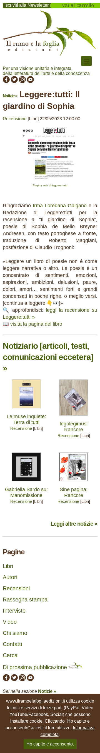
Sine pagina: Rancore (74, 492)
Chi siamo (15, 633)
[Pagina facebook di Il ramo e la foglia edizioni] (6, 81)
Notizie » (10, 95)
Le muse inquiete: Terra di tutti (26, 419)
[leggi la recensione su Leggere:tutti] (50, 181)
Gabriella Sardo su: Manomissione (26, 492)
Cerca (10, 655)
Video (10, 622)
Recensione (15, 118)
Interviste (14, 611)
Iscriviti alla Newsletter (26, 5)
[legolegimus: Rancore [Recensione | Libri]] (73, 417)
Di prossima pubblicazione (36, 667)
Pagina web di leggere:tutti (50, 185)
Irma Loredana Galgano (60, 205)
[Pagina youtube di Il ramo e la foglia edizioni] (30, 81)
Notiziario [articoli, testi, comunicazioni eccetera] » (48, 357)
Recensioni (16, 588)
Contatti (12, 644)
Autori (10, 577)
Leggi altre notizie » (74, 524)
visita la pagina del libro (36, 324)
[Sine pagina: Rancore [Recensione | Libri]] (73, 482)
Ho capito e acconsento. (50, 744)
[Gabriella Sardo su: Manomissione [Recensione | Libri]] (26, 482)
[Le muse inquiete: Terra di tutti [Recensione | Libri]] (26, 409)
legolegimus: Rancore (74, 426)
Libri (8, 566)
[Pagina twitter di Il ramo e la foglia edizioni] (14, 81)
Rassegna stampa (25, 599)
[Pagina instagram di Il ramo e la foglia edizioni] (22, 81)
